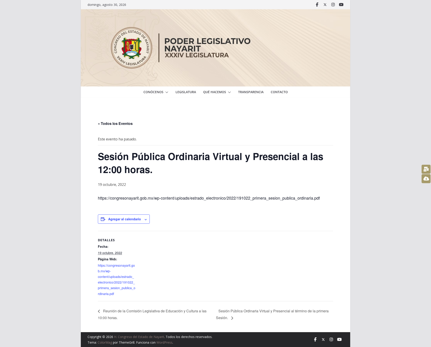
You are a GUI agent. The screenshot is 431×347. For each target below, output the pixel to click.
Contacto (279, 92)
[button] (165, 92)
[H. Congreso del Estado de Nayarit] (215, 12)
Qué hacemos (214, 92)
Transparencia (251, 92)
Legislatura (186, 92)
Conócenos (153, 92)
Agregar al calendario (124, 219)
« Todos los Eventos (115, 123)
